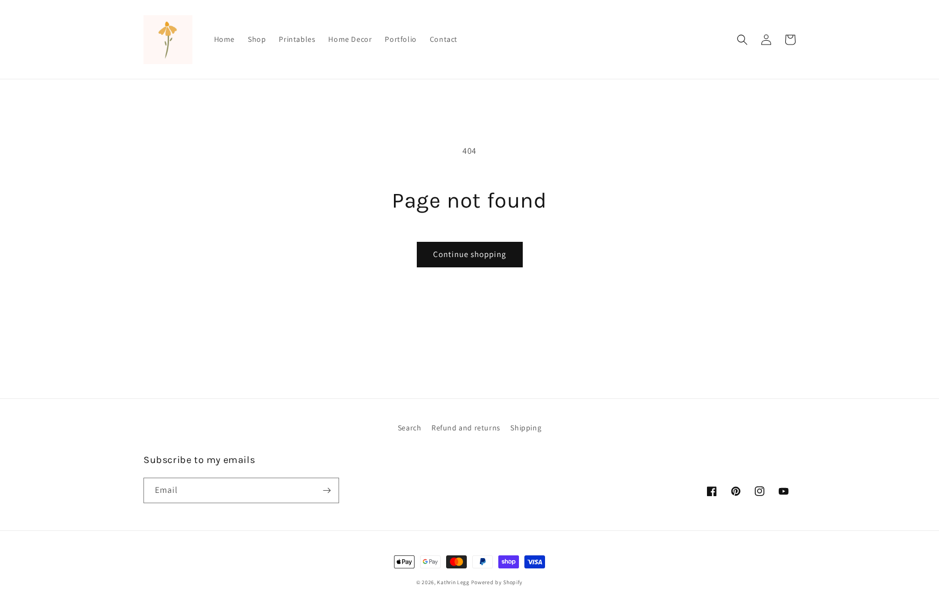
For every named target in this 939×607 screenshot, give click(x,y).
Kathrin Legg (453, 582)
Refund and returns (465, 428)
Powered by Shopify (497, 582)
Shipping (525, 428)
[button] (742, 40)
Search (410, 428)
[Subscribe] (327, 490)
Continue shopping (469, 254)
